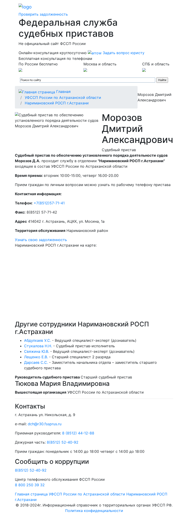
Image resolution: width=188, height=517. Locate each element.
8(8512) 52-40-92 (62, 442)
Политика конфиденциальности (94, 510)
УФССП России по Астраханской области (63, 97)
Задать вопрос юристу (123, 52)
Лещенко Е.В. (36, 357)
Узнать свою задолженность (41, 239)
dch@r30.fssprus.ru (44, 424)
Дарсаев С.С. (36, 362)
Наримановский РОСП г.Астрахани (57, 103)
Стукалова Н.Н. (38, 346)
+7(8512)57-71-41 (49, 203)
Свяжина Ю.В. (36, 351)
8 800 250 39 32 (30, 485)
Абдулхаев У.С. (37, 340)
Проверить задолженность (43, 14)
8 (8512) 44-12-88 (78, 433)
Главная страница (31, 494)
